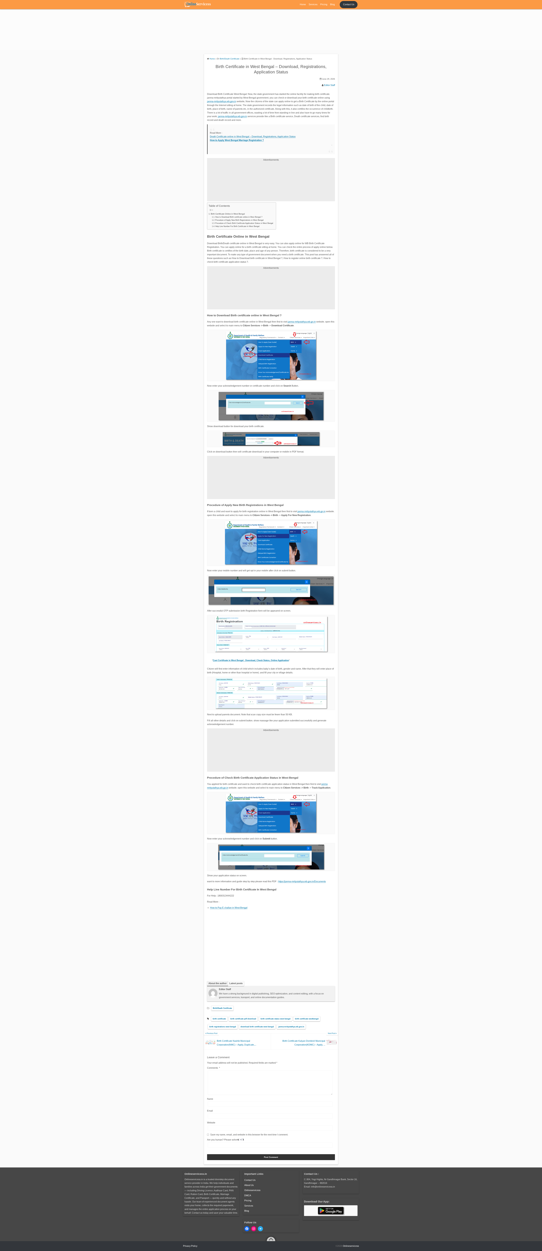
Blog (332, 4)
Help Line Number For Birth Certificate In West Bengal (237, 226)
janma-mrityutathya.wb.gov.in (221, 101)
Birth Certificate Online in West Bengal (228, 214)
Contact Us (348, 4)
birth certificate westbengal (307, 1019)
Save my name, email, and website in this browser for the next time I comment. (249, 1134)
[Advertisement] (271, 30)
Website (211, 1122)
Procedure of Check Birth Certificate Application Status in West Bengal (244, 223)
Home (303, 4)
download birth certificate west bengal (257, 1027)
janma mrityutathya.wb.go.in (302, 322)
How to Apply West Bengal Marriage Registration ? (237, 140)
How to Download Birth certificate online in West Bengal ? (238, 217)
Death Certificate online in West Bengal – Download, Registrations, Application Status (253, 136)
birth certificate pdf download (243, 1019)
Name (210, 1099)
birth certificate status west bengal (275, 1019)
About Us (249, 1185)
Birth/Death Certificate (222, 1008)
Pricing (323, 4)
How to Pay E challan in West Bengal (228, 907)
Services (313, 4)
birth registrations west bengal (222, 1027)
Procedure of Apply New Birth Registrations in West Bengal (239, 220)
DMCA (247, 1195)
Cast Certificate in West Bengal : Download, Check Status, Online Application (251, 660)
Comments (213, 1068)
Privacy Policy (190, 1246)
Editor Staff (329, 85)
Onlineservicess (252, 1190)
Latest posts (236, 983)
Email (210, 1111)
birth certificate (219, 1019)
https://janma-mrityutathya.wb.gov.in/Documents (302, 881)
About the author (217, 983)
